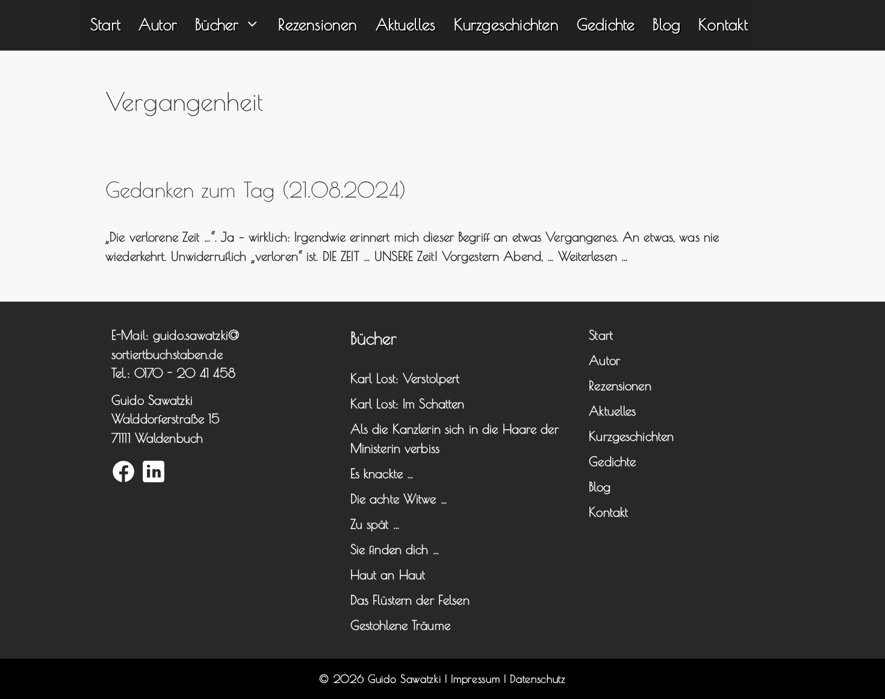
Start (105, 24)
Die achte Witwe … (398, 498)
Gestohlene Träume (400, 625)
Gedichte (606, 24)
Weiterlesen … (593, 256)
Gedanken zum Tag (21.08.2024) (255, 189)
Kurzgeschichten (506, 24)
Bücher (216, 24)
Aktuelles (406, 24)
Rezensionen (317, 24)
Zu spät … (375, 524)
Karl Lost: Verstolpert (405, 378)
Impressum (475, 679)
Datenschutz (537, 679)
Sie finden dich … (394, 549)
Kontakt (722, 24)
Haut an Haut (388, 574)
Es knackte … (382, 473)
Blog (666, 24)
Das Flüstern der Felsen (410, 599)
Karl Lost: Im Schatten (407, 403)
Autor (157, 24)
